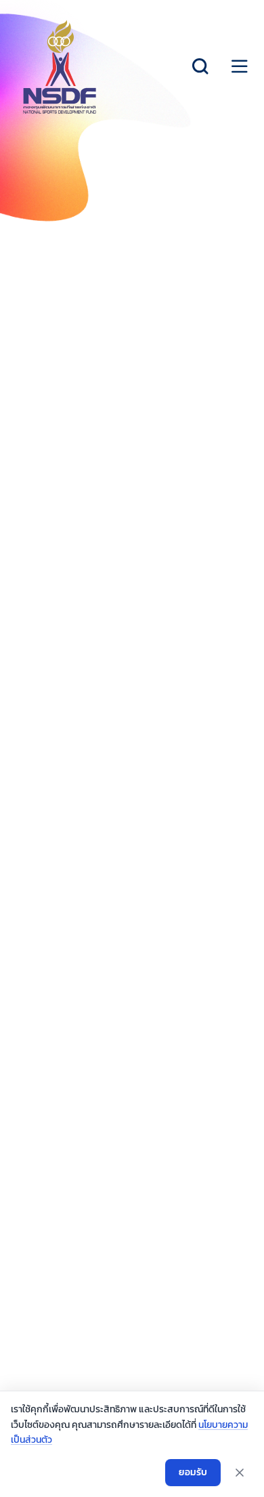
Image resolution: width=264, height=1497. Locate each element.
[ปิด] (239, 1472)
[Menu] (239, 66)
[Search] (200, 66)
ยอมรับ (193, 1472)
